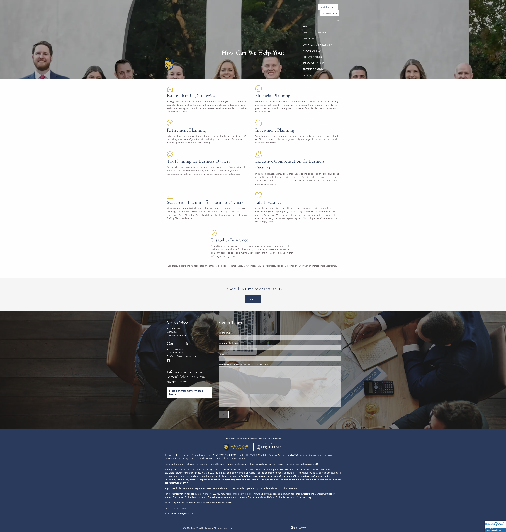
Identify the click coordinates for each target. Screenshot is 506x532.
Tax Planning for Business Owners (321, 81)
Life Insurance (310, 106)
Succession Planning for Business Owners (320, 98)
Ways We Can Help (312, 51)
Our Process (323, 32)
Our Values (308, 38)
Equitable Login (327, 7)
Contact (335, 118)
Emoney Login (330, 12)
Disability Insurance (313, 112)
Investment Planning (314, 69)
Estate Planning (311, 75)
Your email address (239, 343)
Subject (233, 354)
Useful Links (319, 124)
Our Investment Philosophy (317, 44)
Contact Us (253, 299)
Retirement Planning (313, 63)
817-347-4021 (176, 349)
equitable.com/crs (239, 494)
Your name (235, 332)
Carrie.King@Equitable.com (183, 356)
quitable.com (179, 508)
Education (308, 118)
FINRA (249, 455)
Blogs (306, 124)
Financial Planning (313, 57)
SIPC (255, 455)
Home (336, 20)
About (306, 26)
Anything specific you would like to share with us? (243, 364)
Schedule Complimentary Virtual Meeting (186, 392)
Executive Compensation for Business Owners (317, 89)
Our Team (307, 32)
